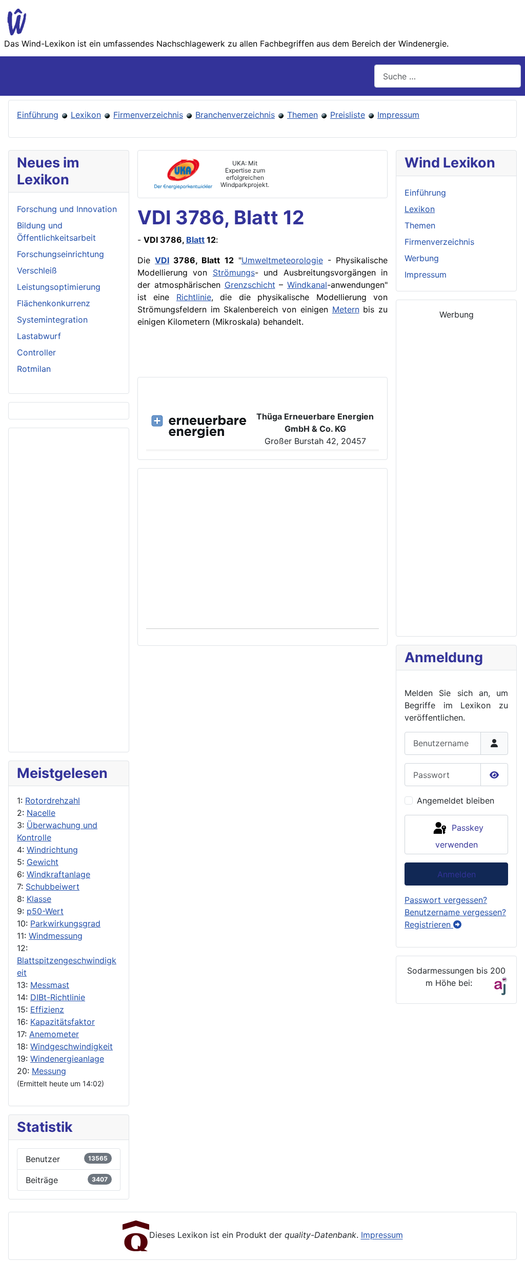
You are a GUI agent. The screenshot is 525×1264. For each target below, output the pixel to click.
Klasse (39, 899)
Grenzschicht (250, 285)
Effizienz (47, 1009)
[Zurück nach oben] (507, 1245)
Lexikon (86, 115)
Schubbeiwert (52, 886)
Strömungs (234, 272)
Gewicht (42, 862)
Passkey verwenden (459, 836)
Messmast (49, 985)
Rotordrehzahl (52, 800)
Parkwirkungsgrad (65, 923)
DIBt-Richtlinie (57, 997)
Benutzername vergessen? (455, 912)
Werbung (422, 258)
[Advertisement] (68, 590)
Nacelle (41, 813)
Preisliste (347, 115)
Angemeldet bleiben (455, 800)
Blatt (195, 240)
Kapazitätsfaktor (62, 1022)
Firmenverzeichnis (148, 115)
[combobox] (447, 76)
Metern (345, 309)
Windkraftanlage (58, 874)
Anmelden (456, 874)
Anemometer (54, 1034)
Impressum (398, 115)
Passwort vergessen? (446, 900)
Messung (49, 1071)
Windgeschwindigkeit (71, 1046)
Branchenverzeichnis (235, 115)
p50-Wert (45, 911)
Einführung (37, 115)
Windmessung (56, 936)
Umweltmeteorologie (282, 260)
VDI (162, 260)
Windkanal (307, 285)
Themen (302, 115)
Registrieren (429, 924)
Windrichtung (52, 850)
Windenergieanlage (67, 1059)
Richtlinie (193, 297)
